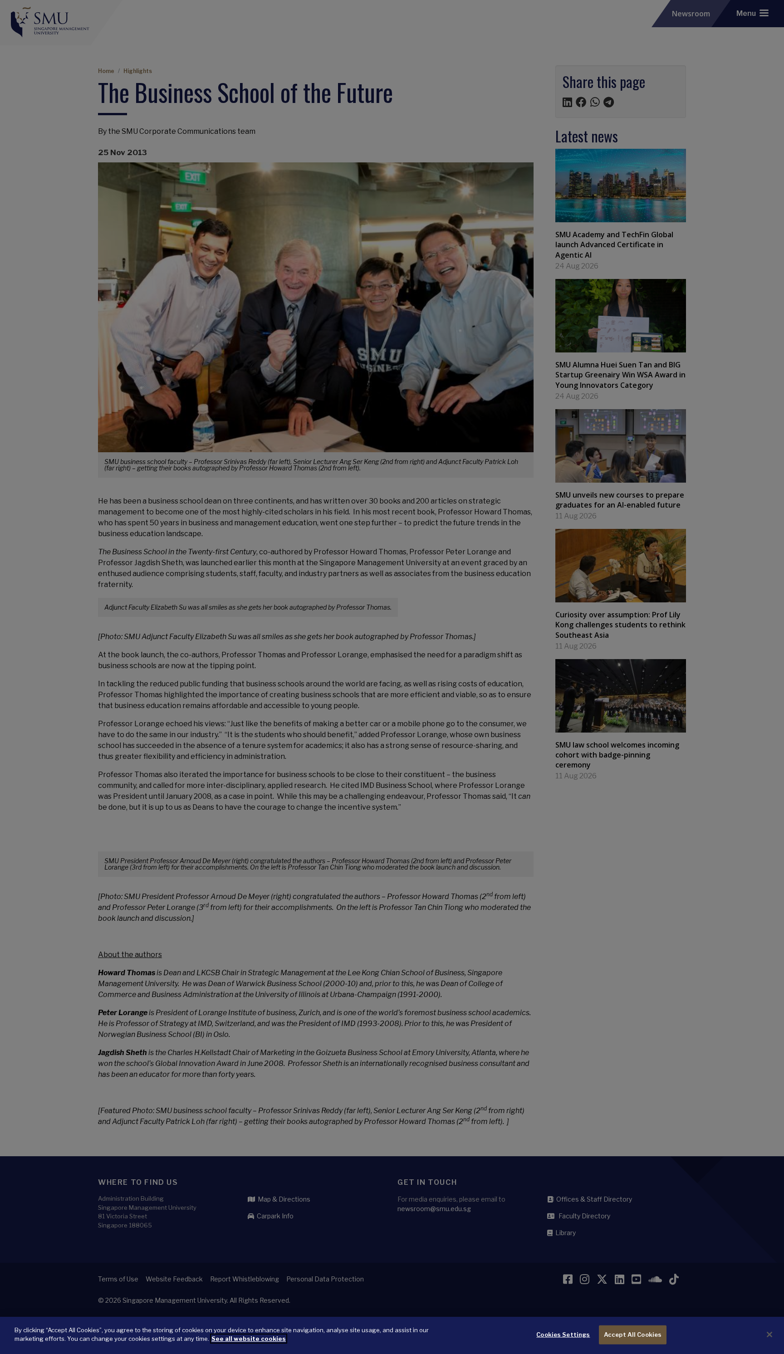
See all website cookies (248, 1338)
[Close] (769, 1334)
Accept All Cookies (633, 1334)
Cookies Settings (563, 1334)
